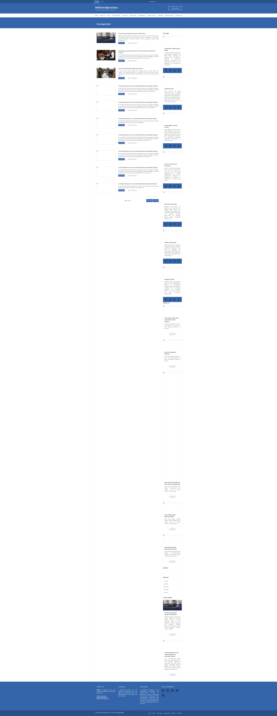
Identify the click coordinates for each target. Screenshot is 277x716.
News (108, 15)
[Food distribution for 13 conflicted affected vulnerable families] (106, 123)
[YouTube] (172, 1)
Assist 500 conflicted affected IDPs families (170, 548)
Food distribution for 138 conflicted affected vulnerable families (138, 151)
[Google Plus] (164, 1)
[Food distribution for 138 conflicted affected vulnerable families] (106, 155)
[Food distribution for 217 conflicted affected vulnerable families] (106, 139)
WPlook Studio (120, 712)
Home (96, 15)
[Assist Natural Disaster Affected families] (106, 73)
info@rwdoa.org (103, 697)
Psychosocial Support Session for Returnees (131, 33)
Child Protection (169, 88)
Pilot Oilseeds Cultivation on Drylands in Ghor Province (171, 319)
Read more (121, 43)
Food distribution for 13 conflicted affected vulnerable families (137, 118)
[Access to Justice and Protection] (172, 156)
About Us (102, 15)
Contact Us (179, 15)
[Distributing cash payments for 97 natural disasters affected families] (106, 55)
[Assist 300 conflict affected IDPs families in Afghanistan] (172, 426)
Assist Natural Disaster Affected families (130, 68)
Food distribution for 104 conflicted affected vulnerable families (138, 167)
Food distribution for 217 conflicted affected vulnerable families (138, 135)
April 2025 (166, 584)
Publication (133, 15)
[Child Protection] (172, 81)
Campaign (160, 15)
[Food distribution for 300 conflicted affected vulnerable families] (106, 106)
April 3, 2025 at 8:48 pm (132, 60)
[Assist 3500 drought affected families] (172, 507)
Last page (155, 200)
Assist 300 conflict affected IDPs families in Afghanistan (172, 483)
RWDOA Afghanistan (106, 7)
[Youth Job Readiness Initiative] (172, 344)
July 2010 (166, 592)
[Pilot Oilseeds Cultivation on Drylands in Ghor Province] (172, 310)
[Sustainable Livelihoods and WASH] (172, 41)
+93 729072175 (103, 696)
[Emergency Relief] (172, 272)
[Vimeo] (169, 1)
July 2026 (166, 581)
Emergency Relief (169, 279)
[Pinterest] (166, 1)
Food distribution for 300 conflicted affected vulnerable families (138, 102)
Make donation (169, 15)
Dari (102, 1)
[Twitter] (161, 1)
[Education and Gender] (172, 196)
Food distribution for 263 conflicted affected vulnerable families (138, 86)
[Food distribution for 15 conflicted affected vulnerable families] (106, 188)
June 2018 (166, 589)
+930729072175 (152, 1)
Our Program (116, 15)
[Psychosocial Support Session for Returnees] (106, 38)
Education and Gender (170, 204)
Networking (141, 15)
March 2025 (166, 586)
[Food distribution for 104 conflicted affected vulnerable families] (106, 172)
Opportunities (151, 15)
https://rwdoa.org (105, 698)
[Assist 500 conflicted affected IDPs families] (172, 540)
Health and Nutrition (170, 242)
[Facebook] (158, 1)
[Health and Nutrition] (172, 235)
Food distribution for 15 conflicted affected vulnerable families (137, 184)
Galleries (125, 15)
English (97, 1)
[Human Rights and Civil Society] (172, 118)
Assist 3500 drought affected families (170, 515)
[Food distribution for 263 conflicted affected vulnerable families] (106, 90)
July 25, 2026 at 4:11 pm (132, 43)
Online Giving (175, 8)
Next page (149, 200)
